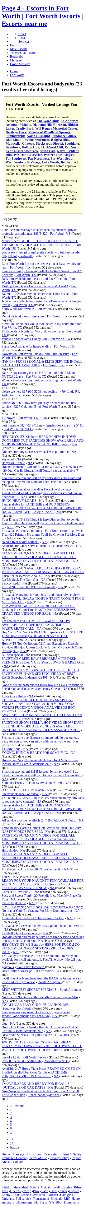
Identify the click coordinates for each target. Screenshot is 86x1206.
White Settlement (37, 139)
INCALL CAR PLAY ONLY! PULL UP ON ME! (35, 1004)
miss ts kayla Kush (14, 903)
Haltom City (30, 147)
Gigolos (74, 1191)
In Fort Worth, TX (47, 971)
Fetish (6, 1187)
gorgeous (8, 967)
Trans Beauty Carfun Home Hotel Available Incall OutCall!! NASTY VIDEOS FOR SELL (41, 829)
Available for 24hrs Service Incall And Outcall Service (37, 546)
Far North (72, 147)
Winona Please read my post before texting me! (33, 380)
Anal (15, 1195)
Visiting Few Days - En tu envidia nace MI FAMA (35, 286)
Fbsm (43, 1202)
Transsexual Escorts (23, 53)
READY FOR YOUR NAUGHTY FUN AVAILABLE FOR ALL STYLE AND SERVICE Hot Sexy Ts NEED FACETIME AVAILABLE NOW (43, 884)
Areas (22, 37)
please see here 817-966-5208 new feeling (29, 391)
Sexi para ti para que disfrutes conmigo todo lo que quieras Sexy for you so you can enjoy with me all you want (40, 739)
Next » (14, 1147)
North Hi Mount (38, 136)
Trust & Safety (71, 1154)
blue (4, 1023)
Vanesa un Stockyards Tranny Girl (24, 339)
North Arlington (49, 982)
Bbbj (59, 1202)
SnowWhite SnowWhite (18, 309)
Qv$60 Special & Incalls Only (22, 1061)
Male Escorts (18, 49)
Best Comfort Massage (17, 971)
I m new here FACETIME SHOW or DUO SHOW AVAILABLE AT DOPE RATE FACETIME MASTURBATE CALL (36, 624)
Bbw (36, 1191)
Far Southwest (16, 158)
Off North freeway (36, 1057)
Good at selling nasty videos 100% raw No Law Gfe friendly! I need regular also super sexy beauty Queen (42, 686)
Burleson (59, 124)
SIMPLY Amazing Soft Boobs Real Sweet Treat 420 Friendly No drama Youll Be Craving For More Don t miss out (42, 908)
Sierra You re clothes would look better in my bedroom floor (41, 324)
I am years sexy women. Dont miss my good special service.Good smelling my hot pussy (36, 1014)
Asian (63, 1191)
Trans (53, 1191)
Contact (18, 1162)
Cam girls (66, 1195)
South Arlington (70, 989)
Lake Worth (50, 162)
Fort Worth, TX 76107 (33, 418)
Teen (5, 1191)
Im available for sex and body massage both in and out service (42, 925)
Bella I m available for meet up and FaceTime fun (34, 278)
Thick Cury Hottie (14, 696)
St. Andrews (69, 121)
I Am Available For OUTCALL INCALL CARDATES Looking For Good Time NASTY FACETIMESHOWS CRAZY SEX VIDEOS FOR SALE (39, 609)
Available (39, 1195)
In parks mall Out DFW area (50, 1035)
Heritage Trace (16, 132)
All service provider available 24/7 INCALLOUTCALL (39, 820)
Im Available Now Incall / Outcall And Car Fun (33, 918)
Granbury (13, 147)
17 (11, 1143)
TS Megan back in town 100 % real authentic (31, 869)
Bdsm (78, 1187)
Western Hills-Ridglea (59, 155)
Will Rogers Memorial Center (56, 128)
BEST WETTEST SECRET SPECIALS (29, 989)
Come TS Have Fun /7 (17, 892)
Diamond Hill (42, 124)
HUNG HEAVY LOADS (19, 500)
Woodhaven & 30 (56, 1061)
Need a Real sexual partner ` (20, 542)
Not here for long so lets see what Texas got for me (35, 451)
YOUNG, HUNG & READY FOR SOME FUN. (35, 752)
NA (74, 444)
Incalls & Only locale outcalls (21, 933)
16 (11, 1139)
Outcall (46, 1187)
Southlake (72, 143)
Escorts (15, 45)
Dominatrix (71, 1202)
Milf (67, 1198)
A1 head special (12, 655)
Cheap (27, 1191)
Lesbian (26, 1195)
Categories (51, 1154)
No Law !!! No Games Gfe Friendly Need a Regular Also (40, 997)
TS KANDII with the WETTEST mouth (29, 587)
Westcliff (20, 155)
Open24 (15, 1191)
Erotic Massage (20, 64)
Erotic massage (22, 1202)
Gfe (51, 1202)
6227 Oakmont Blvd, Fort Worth (36, 406)
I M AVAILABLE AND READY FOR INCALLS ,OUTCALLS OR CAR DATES (35, 1085)
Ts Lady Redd (11, 749)
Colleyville (34, 155)
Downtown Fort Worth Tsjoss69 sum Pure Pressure (35, 354)
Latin (44, 1191)
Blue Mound (14, 139)
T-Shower (8, 418)
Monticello (13, 143)
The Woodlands (48, 121)
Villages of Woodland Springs (49, 132)
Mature (34, 1187)
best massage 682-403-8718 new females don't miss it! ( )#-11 (42, 425)
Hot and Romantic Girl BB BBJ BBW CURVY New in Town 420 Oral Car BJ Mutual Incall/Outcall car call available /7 (43, 468)
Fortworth (26, 256)
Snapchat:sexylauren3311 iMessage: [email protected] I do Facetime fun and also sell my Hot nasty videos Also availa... (42, 773)
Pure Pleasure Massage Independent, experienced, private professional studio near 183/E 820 (39, 231)
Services (23, 41)
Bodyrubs (16, 56)
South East (47, 151)
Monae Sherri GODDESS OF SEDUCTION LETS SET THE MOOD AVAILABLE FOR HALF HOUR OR (40, 243)
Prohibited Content (14, 1158)
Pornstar (52, 1195)
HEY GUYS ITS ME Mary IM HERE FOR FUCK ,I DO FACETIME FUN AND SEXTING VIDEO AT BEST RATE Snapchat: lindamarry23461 (40, 673)
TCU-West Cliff (52, 147)
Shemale (56, 1198)
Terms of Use (38, 1158)
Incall (56, 1187)
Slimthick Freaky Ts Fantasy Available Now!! (32, 782)
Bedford (66, 162)
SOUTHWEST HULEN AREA (39, 1050)
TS (29, 1154)
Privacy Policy (59, 1158)
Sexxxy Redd (11, 583)
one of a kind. (11, 1057)
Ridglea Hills (60, 139)
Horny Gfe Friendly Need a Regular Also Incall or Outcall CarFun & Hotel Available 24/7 (40, 1029)
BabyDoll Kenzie (13, 463)
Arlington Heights (18, 124)
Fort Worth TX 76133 (18, 429)
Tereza (6, 877)
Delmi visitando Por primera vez (23, 316)
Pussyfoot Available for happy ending (26, 346)
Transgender (41, 1198)
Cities (22, 34)
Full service (23, 1198)
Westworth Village (27, 162)
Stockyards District (49, 143)
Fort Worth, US (60, 233)
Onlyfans (8, 1198)
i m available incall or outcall (20, 794)
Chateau (28, 143)
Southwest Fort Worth (17, 1008)
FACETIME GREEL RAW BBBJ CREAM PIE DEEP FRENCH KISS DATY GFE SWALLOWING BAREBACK (43, 660)
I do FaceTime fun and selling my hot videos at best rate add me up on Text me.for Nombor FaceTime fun (41, 480)
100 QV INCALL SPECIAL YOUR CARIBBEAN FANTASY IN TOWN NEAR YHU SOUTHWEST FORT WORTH (42, 1046)
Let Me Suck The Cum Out (20, 579)
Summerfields (15, 136)
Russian (67, 1187)
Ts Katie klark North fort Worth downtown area (33, 331)
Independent (19, 1187)
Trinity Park (25, 128)
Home (6, 1154)
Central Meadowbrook (22, 151)
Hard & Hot (10, 850)
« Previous (17, 1106)
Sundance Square (64, 136)
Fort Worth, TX (21, 267)
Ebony (6, 1195)
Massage (16, 60)
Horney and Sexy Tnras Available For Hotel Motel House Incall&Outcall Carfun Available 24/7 (40, 762)
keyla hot (8, 459)
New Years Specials (15, 1035)
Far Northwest (38, 158)
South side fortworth (30, 967)
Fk (36, 1202)
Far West (57, 158)
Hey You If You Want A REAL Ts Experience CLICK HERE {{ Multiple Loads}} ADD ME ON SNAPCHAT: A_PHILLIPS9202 (42, 636)
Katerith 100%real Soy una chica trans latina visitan (36, 293)
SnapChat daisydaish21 (44, 1095)
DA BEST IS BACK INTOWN (23, 790)
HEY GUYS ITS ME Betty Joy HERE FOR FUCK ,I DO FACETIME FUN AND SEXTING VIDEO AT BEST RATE (41, 948)
